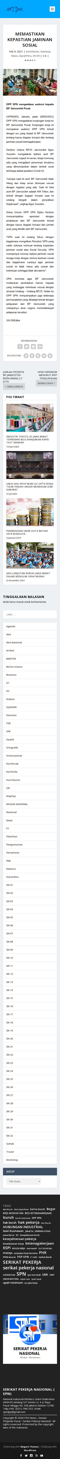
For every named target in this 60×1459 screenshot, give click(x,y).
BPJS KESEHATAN (13, 1213)
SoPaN (10, 1143)
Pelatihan (12, 836)
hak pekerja (29, 1222)
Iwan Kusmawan (13, 1231)
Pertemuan (12, 852)
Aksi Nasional (14, 642)
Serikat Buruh (45, 1257)
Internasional (14, 755)
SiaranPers (25, 55)
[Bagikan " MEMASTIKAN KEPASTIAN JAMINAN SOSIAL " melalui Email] (33, 346)
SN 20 (9, 1038)
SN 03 (9, 901)
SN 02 (9, 893)
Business (11, 674)
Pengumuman (14, 844)
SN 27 (9, 1095)
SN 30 (9, 1119)
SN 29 (9, 1111)
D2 (7, 690)
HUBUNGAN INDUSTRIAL (23, 1227)
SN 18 (9, 1022)
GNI (8, 731)
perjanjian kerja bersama (26, 1253)
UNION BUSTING (11, 1279)
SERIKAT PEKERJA (22, 1262)
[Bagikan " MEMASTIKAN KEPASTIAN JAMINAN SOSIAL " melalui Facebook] (20, 346)
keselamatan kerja (13, 1243)
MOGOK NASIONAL (17, 804)
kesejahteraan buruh (30, 1235)
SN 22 (9, 1054)
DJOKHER (11, 707)
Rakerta (11, 868)
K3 (17, 1235)
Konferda (11, 771)
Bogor (50, 1209)
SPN (21, 1274)
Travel (10, 1151)
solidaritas (9, 1274)
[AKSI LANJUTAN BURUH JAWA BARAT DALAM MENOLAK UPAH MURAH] (30, 555)
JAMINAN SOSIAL (43, 1231)
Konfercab (12, 763)
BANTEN (11, 658)
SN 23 (9, 1062)
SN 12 (9, 973)
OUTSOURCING (45, 1249)
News (14, 55)
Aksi (8, 634)
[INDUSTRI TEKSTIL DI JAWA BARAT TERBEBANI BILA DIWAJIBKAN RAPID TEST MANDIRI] (30, 418)
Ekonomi (11, 715)
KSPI (7, 1248)
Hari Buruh (46, 1223)
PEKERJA (7, 1253)
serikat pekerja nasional (28, 1268)
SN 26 (9, 1087)
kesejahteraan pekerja (19, 1239)
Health (10, 739)
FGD (8, 723)
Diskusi (10, 699)
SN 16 (9, 1006)
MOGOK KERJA (18, 1248)
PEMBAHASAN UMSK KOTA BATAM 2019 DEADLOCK (27, 532)
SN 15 (9, 998)
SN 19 (9, 1030)
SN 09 (36, 55)
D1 (7, 682)
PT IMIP (33, 1257)
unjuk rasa (25, 1279)
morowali (32, 1248)
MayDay (11, 796)
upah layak (36, 1279)
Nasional (45, 51)
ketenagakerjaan (39, 1243)
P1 (7, 828)
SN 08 (9, 941)
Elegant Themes (29, 1446)
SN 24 (9, 1071)
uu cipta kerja (31, 1283)
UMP (52, 1274)
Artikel (10, 650)
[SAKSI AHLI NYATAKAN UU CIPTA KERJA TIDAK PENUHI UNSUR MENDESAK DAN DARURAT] (30, 465)
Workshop (12, 1159)
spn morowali (34, 1275)
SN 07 (9, 933)
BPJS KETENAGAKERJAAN (38, 1213)
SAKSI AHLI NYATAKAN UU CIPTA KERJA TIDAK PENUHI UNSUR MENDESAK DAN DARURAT (29, 486)
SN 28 (9, 1103)
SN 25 (9, 1079)
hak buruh (9, 1223)
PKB (8, 860)
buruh (8, 1217)
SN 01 (9, 885)
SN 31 (9, 1127)
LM (8, 788)
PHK (42, 1252)
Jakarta (29, 1231)
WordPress (30, 1450)
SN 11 (9, 965)
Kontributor (32, 51)
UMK (45, 1274)
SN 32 (9, 1135)
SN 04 (9, 909)
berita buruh (37, 1209)
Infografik (12, 747)
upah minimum (13, 1282)
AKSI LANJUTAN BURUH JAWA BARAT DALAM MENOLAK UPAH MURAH (28, 575)
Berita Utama (14, 666)
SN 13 (9, 982)
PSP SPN (23, 1257)
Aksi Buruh (8, 1209)
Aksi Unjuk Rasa (21, 1209)
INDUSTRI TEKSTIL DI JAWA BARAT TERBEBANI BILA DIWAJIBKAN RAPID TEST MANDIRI (27, 439)
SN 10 (9, 957)
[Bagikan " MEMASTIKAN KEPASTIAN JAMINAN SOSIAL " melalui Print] (40, 346)
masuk (20, 601)
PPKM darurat (9, 1257)
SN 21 (9, 1046)
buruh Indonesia (22, 1218)
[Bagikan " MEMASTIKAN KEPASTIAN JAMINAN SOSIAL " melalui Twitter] (26, 346)
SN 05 (9, 917)
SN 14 (9, 990)
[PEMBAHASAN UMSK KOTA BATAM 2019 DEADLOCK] (30, 512)
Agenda (10, 626)
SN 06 (9, 925)
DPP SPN (36, 1217)
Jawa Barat (8, 1235)
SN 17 (9, 1014)
